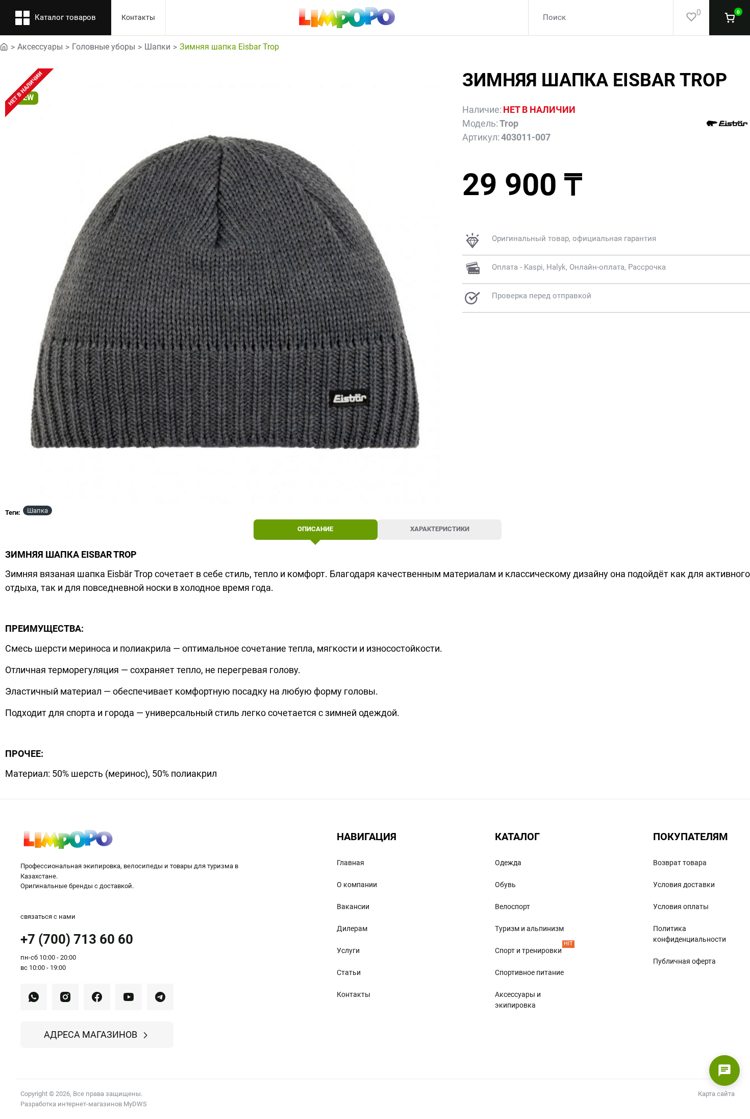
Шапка (37, 510)
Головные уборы (103, 47)
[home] (4, 46)
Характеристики (439, 529)
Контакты (138, 17)
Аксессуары (40, 47)
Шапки (157, 47)
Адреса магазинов (90, 1034)
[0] (684, 17)
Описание (315, 529)
